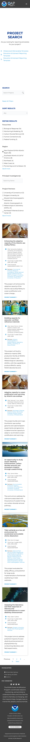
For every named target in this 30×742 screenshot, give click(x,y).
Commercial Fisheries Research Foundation (13, 271)
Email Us (7, 677)
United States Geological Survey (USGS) (14, 558)
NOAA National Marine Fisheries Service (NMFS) (15, 273)
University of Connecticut (14, 276)
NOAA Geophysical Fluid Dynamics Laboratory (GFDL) (15, 554)
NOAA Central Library (15, 713)
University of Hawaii (13, 488)
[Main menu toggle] (26, 4)
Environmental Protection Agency (14, 485)
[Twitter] (13, 684)
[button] (15, 727)
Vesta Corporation (12, 561)
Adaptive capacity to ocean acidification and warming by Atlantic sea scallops (14, 394)
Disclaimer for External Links (15, 720)
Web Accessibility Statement (15, 718)
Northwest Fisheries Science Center (15, 412)
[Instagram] (16, 684)
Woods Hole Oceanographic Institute (15, 561)
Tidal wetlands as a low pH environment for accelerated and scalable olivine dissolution (14, 533)
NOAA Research (17, 738)
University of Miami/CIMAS (13, 344)
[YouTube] (19, 684)
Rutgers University (17, 275)
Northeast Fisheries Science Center (15, 411)
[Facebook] (11, 684)
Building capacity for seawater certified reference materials (12, 320)
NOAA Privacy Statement (15, 723)
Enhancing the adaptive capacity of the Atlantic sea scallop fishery (14, 243)
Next (17, 661)
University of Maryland (13, 278)
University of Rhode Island (15, 415)
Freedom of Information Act (15, 716)
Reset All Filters (7, 101)
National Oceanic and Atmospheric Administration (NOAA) (15, 736)
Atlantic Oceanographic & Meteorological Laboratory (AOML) (15, 341)
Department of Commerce (12, 733)
